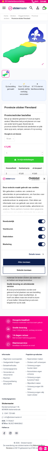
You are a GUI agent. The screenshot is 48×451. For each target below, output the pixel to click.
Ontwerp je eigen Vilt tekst (35, 387)
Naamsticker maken (35, 359)
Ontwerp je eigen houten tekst (33, 367)
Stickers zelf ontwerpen (36, 362)
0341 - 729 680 (40, 1)
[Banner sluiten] (44, 179)
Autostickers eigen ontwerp (34, 372)
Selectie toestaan (24, 270)
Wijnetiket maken (34, 383)
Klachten (6, 378)
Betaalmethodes (9, 365)
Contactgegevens (10, 369)
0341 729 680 (9, 413)
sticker (14, 127)
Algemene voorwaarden (12, 359)
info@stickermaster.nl (13, 417)
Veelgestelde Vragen (11, 362)
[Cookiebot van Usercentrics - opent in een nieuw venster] (30, 178)
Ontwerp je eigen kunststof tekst (33, 378)
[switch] (41, 229)
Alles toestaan (24, 262)
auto (14, 129)
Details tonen (34, 254)
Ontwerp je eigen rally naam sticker (35, 393)
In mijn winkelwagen (26, 160)
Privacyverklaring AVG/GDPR (10, 382)
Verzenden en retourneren (8, 373)
